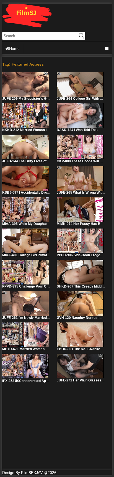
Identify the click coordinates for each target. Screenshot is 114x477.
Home (14, 48)
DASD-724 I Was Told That (77, 130)
